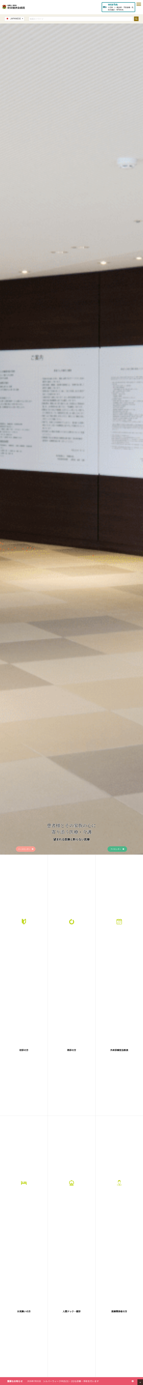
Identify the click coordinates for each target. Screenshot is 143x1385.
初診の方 (23, 1050)
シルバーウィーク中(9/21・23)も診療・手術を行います (71, 1381)
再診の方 (71, 1050)
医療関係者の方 (119, 1311)
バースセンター (24, 849)
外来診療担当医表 (119, 1050)
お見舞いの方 (24, 1311)
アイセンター (115, 849)
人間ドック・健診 (72, 1311)
